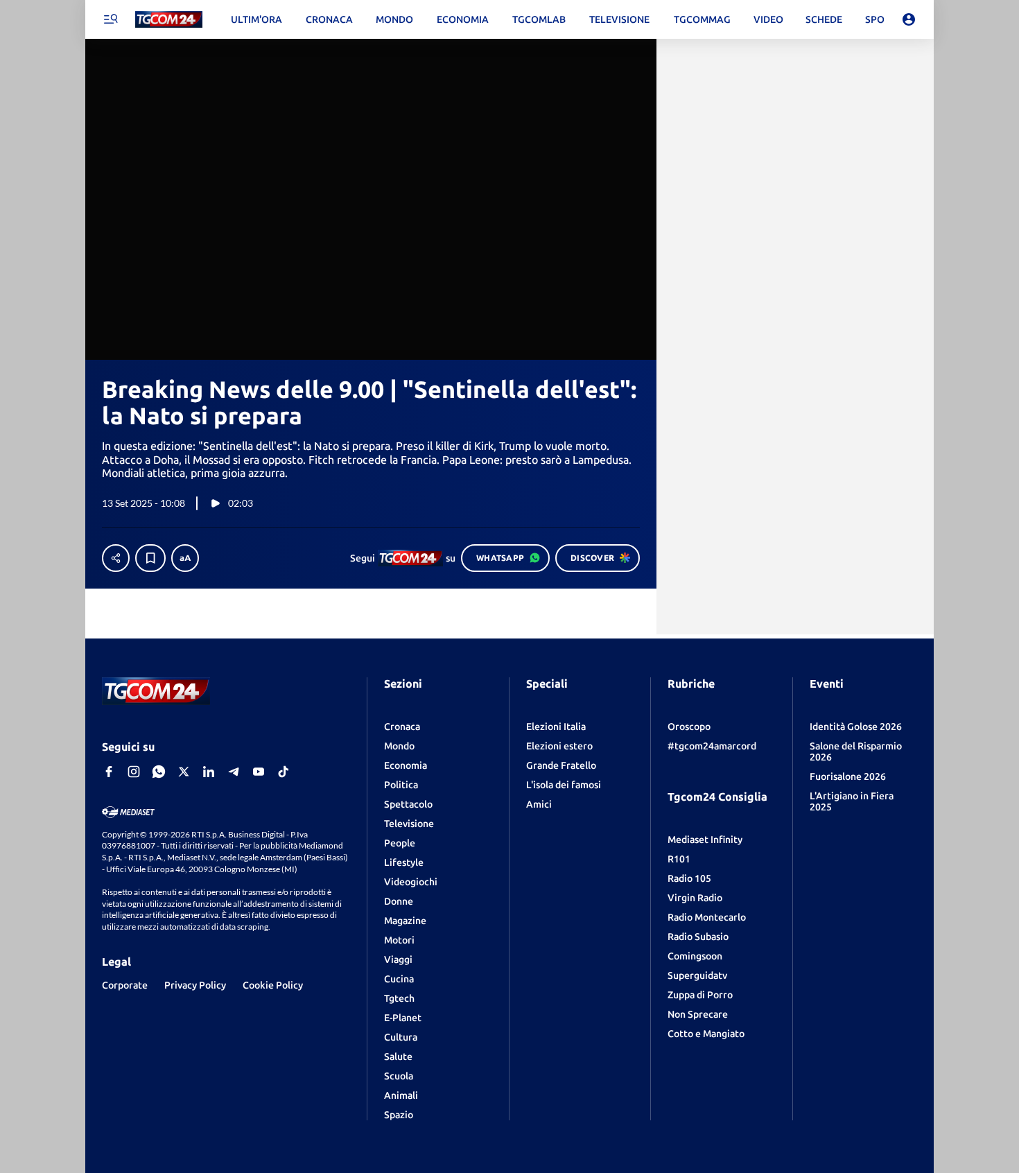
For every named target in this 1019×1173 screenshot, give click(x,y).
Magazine (405, 920)
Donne (398, 901)
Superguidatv (697, 975)
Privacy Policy (195, 985)
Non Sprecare (698, 1014)
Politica (401, 784)
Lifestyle (404, 862)
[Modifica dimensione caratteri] (185, 558)
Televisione (409, 823)
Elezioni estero (559, 745)
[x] (184, 772)
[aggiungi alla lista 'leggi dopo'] (150, 558)
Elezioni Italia (556, 726)
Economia (405, 765)
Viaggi (398, 959)
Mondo (399, 745)
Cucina (399, 978)
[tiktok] (283, 772)
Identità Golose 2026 (856, 726)
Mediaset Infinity (705, 839)
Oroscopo (689, 726)
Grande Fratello (561, 765)
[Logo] (168, 19)
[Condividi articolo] (116, 558)
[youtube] (258, 772)
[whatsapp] (159, 772)
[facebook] (109, 772)
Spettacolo (408, 804)
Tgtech (399, 998)
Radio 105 (689, 878)
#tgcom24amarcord (712, 745)
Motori (399, 940)
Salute (398, 1056)
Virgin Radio (695, 897)
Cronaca (402, 726)
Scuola (398, 1075)
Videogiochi (410, 881)
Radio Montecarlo (707, 917)
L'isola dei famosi (563, 784)
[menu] (110, 19)
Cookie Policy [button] (273, 985)
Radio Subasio (698, 936)
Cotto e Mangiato (706, 1033)
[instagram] (134, 772)
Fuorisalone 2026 (848, 776)
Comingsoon (695, 956)
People (399, 843)
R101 (679, 858)
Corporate (125, 985)
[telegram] (234, 772)
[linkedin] (209, 772)
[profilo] (909, 19)
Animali (401, 1095)
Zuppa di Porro (700, 994)
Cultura (400, 1037)
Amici (539, 804)
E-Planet (402, 1017)
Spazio (398, 1114)
